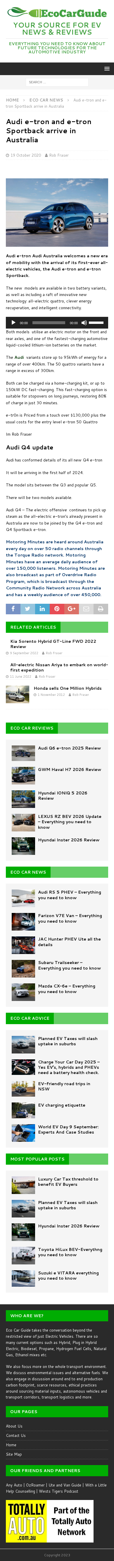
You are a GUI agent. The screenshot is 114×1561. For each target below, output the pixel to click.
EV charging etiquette (61, 1105)
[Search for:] (57, 82)
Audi (19, 357)
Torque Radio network (38, 555)
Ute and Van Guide (65, 1485)
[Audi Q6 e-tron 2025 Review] (23, 753)
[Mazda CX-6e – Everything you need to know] (23, 992)
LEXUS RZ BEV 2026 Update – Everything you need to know (69, 822)
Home (11, 1444)
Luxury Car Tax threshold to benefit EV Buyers (68, 1181)
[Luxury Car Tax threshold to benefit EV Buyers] (23, 1185)
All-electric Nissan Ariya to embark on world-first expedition (59, 667)
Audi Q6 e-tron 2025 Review (69, 748)
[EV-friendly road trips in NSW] (23, 1089)
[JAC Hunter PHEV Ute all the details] (23, 945)
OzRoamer (35, 1485)
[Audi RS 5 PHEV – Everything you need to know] (23, 898)
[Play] (13, 323)
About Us (14, 1426)
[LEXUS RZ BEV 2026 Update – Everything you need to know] (23, 822)
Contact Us (16, 1435)
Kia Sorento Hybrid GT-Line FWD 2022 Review (53, 644)
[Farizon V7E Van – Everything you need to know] (23, 922)
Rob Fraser (59, 155)
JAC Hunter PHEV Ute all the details (69, 941)
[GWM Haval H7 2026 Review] (23, 775)
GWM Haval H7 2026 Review (69, 769)
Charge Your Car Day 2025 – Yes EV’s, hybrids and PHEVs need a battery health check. (69, 1067)
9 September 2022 (24, 653)
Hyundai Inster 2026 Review (68, 840)
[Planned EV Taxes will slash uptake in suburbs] (23, 1044)
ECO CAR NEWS (28, 872)
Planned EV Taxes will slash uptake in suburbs (68, 1041)
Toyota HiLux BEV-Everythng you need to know (70, 1252)
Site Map (14, 1454)
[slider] (97, 322)
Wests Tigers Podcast (58, 1491)
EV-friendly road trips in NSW (64, 1086)
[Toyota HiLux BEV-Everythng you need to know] (23, 1255)
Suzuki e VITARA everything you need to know (68, 1275)
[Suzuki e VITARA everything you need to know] (23, 1278)
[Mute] (84, 323)
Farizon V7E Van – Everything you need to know (70, 918)
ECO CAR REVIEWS (31, 728)
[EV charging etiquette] (23, 1110)
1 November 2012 (51, 694)
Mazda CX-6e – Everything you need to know (66, 988)
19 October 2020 (26, 155)
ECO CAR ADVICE (29, 1018)
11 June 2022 (20, 676)
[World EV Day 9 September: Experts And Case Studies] (23, 1133)
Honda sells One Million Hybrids (68, 688)
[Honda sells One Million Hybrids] (17, 694)
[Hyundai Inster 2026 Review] (23, 846)
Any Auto (14, 1485)
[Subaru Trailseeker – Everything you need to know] (23, 968)
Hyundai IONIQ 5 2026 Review (62, 795)
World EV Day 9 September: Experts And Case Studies (68, 1129)
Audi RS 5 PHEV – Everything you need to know (69, 894)
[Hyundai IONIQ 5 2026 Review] (23, 799)
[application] (57, 323)
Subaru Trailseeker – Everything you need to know (69, 965)
